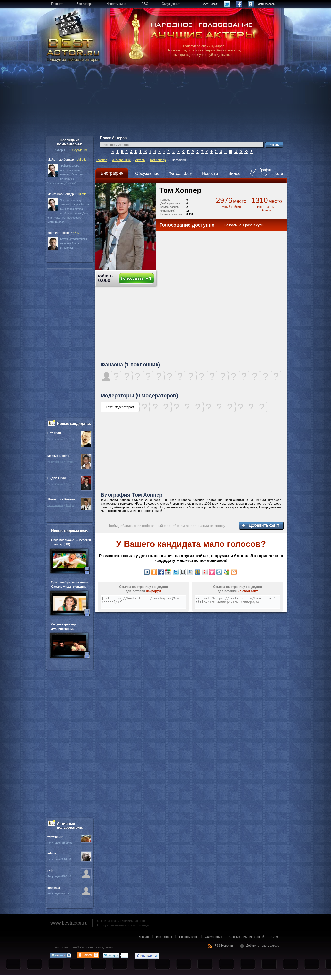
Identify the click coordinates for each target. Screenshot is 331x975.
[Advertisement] (165, 102)
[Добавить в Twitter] (176, 572)
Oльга (77, 233)
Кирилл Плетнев (58, 233)
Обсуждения (79, 150)
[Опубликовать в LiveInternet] (183, 572)
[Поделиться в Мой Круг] (219, 572)
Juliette (82, 159)
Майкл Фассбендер (60, 159)
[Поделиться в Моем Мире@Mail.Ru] (197, 572)
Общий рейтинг (231, 207)
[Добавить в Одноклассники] (154, 572)
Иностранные (121, 160)
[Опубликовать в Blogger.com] (234, 572)
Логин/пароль (266, 3)
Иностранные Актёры (266, 208)
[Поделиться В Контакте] (147, 572)
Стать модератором (120, 407)
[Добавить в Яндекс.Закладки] (205, 572)
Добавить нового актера (262, 945)
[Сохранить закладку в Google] (226, 572)
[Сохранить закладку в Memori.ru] (212, 572)
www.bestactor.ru (68, 923)
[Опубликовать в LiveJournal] (190, 572)
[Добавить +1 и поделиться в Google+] (168, 572)
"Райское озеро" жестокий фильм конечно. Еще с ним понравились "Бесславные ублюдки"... (66, 174)
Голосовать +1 (136, 278)
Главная (101, 160)
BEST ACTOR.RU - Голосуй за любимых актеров (73, 49)
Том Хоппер (158, 160)
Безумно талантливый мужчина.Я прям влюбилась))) (73, 243)
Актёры (140, 160)
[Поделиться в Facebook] (161, 572)
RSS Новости (223, 945)
